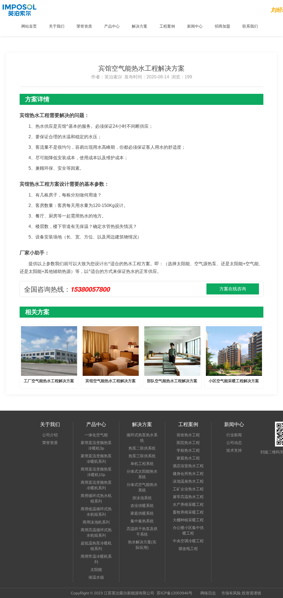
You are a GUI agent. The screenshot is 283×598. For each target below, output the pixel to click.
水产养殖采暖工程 (188, 504)
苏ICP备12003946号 (174, 593)
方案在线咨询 (232, 288)
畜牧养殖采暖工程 (188, 512)
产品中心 (112, 26)
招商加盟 (222, 26)
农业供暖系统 (142, 505)
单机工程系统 (142, 463)
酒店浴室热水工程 (188, 466)
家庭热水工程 (188, 458)
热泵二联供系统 (142, 448)
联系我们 (250, 26)
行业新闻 (234, 435)
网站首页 (29, 26)
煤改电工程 (188, 548)
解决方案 (139, 26)
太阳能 (96, 569)
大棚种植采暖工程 (188, 520)
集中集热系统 (142, 521)
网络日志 (208, 593)
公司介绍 (50, 435)
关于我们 (56, 26)
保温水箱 (96, 577)
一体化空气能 (96, 435)
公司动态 (234, 442)
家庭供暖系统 (142, 513)
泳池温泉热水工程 (188, 481)
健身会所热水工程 (188, 473)
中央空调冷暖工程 (188, 541)
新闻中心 (195, 26)
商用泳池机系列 (96, 522)
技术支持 (234, 450)
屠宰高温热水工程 (188, 497)
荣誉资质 (84, 26)
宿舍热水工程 (188, 435)
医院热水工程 (188, 442)
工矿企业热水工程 (188, 489)
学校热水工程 (188, 450)
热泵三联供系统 (142, 456)
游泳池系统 (142, 498)
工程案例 (167, 26)
